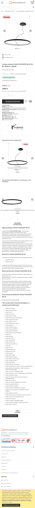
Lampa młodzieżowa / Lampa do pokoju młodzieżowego (19, 366)
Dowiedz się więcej (7, 502)
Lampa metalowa (9, 325)
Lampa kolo (8, 345)
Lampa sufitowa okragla (11, 357)
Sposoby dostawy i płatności (8, 450)
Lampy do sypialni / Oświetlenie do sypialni (15, 382)
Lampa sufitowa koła (10, 349)
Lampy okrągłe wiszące (11, 360)
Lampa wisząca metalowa (11, 329)
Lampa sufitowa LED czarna (11, 323)
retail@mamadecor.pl (6, 483)
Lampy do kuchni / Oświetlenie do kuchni (15, 387)
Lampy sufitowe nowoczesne (12, 364)
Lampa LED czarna (9, 314)
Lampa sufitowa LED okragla (12, 358)
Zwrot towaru (4, 453)
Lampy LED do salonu (10, 380)
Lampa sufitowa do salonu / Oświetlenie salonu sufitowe (18, 373)
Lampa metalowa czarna (11, 327)
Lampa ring (8, 334)
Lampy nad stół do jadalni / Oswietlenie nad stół (16, 402)
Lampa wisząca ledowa (11, 310)
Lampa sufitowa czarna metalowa (13, 332)
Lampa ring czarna (9, 338)
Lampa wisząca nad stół (11, 404)
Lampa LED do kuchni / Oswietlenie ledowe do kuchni (18, 394)
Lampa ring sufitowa (10, 340)
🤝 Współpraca (4, 472)
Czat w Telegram (7, 486)
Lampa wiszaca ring (10, 342)
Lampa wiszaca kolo (10, 351)
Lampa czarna (8, 312)
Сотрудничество (13, 472)
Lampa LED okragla (10, 355)
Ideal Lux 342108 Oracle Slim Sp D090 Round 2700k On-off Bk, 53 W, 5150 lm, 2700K (17, 210)
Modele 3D (4, 469)
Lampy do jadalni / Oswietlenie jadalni (14, 400)
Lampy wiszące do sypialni (11, 386)
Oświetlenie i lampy (9, 11)
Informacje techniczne (8, 57)
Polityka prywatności (6, 460)
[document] (17, 498)
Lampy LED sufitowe (10, 308)
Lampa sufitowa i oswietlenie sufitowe (25, 11)
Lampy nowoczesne (10, 362)
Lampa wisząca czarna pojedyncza (13, 317)
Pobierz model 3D (7, 54)
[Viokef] (17, 133)
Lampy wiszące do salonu (11, 375)
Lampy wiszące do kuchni (11, 393)
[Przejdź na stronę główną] (1, 11)
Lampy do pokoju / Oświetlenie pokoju (14, 396)
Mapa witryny (4, 463)
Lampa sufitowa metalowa (11, 330)
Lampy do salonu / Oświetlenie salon (14, 371)
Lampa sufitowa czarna (10, 321)
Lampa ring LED (9, 336)
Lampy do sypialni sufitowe (11, 384)
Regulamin (3, 457)
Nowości (3, 466)
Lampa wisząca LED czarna (11, 319)
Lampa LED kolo (9, 347)
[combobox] (17, 7)
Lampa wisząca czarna (10, 315)
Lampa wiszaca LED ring (11, 343)
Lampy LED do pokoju (10, 398)
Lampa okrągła (8, 353)
